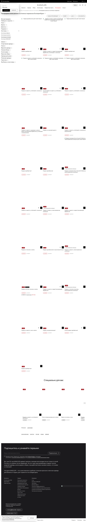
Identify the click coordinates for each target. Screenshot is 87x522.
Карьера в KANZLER (36, 481)
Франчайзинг (6, 481)
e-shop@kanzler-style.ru (14, 510)
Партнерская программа (37, 490)
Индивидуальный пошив (22, 483)
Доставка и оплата (21, 490)
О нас (33, 480)
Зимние (47, 434)
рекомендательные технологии (8, 519)
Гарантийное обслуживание (23, 487)
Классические (25, 434)
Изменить (14, 10)
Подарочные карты (49, 7)
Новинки (23, 7)
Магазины (75, 1)
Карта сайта (40, 520)
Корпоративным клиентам (22, 484)
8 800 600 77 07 (12, 513)
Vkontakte (79, 520)
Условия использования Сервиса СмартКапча (41, 489)
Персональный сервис (22, 481)
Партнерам (34, 483)
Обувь (34, 7)
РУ (82, 1)
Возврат (19, 489)
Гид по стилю (20, 492)
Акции (64, 7)
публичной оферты (31, 456)
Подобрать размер (21, 486)
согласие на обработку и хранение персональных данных (38, 457)
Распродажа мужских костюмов (30, 10)
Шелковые (30, 427)
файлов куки (11, 518)
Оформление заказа (21, 494)
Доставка (69, 1)
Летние (37, 434)
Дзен (85, 520)
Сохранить (6, 10)
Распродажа (58, 7)
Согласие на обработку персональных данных (41, 487)
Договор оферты (35, 484)
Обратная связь (7, 483)
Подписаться (54, 453)
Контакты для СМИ (8, 480)
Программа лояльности (22, 480)
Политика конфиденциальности (38, 486)
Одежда (29, 7)
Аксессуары (40, 7)
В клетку (32, 434)
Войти (75, 5)
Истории (19, 497)
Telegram (73, 520)
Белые (42, 434)
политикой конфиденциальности (18, 457)
